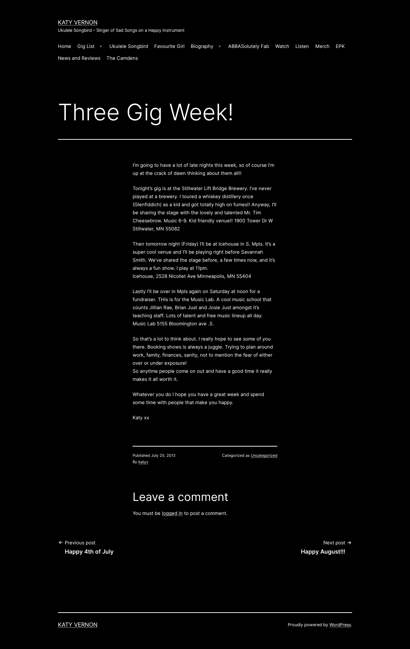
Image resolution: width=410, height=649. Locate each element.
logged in (172, 513)
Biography (202, 46)
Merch (322, 46)
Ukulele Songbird (128, 46)
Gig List (85, 46)
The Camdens (122, 58)
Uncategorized (264, 455)
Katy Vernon (78, 22)
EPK (340, 46)
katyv (143, 461)
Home (64, 46)
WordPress (340, 624)
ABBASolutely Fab (248, 46)
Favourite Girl (169, 46)
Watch (282, 46)
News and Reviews (79, 58)
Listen (302, 46)
